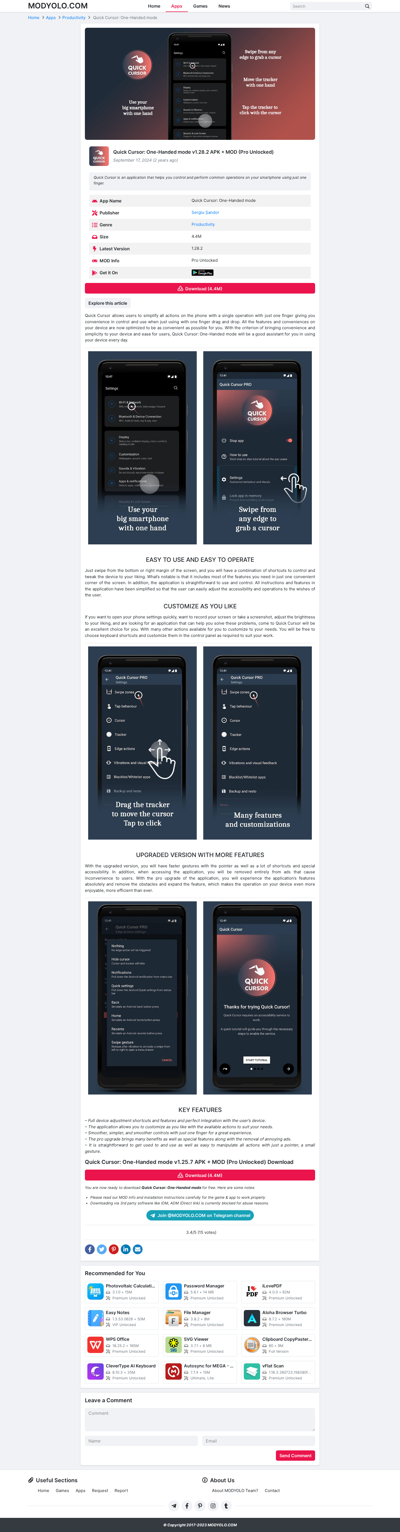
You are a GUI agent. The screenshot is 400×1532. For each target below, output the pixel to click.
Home (154, 6)
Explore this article (107, 303)
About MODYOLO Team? (235, 1490)
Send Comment (295, 1455)
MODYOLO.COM (58, 5)
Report (121, 1490)
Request (100, 1490)
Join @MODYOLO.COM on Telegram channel (203, 1215)
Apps (176, 6)
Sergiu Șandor (205, 212)
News (224, 6)
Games (200, 6)
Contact (272, 1490)
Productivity (203, 224)
